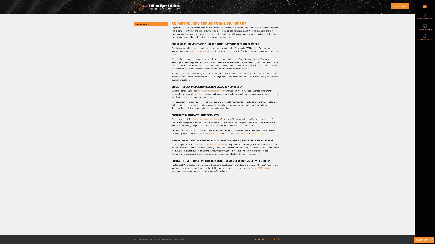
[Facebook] (267, 239)
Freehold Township (211, 133)
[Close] (432, 240)
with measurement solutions (202, 51)
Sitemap (182, 239)
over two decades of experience (212, 144)
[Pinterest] (278, 239)
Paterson (244, 133)
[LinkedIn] (255, 239)
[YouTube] (259, 239)
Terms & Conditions (173, 239)
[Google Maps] (263, 239)
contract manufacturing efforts (205, 119)
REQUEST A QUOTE (400, 6)
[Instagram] (270, 239)
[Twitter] (274, 239)
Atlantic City (258, 133)
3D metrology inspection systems (212, 90)
